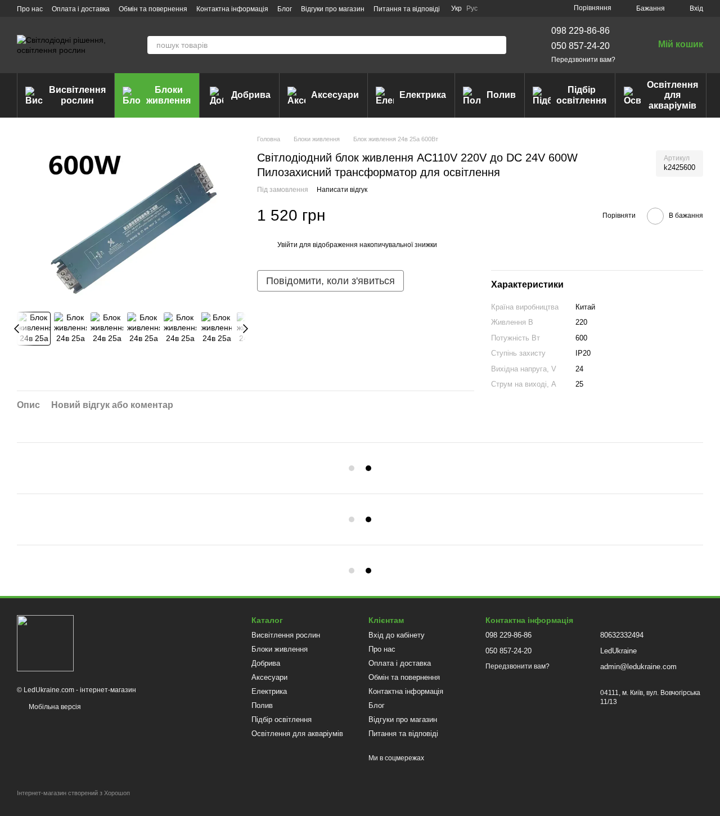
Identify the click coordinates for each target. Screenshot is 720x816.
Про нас (30, 9)
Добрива (251, 95)
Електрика (422, 95)
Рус (472, 8)
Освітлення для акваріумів (672, 95)
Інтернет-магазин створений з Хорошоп (73, 793)
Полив (501, 95)
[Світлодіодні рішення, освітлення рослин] (45, 643)
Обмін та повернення (153, 9)
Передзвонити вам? (583, 60)
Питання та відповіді (407, 9)
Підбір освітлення (581, 95)
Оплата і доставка (81, 9)
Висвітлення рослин (77, 95)
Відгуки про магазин (332, 9)
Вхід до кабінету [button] (396, 635)
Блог (284, 9)
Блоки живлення (168, 95)
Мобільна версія (54, 707)
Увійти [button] (287, 245)
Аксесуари (335, 95)
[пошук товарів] (497, 45)
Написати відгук (342, 190)
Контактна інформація (232, 9)
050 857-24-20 (580, 46)
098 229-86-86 (580, 30)
